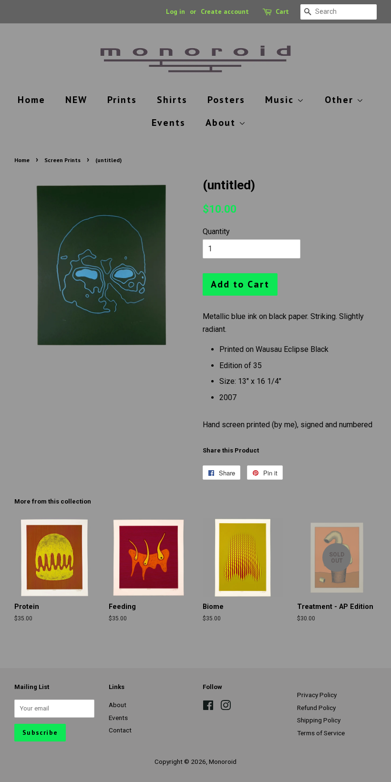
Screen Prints (62, 160)
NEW (76, 99)
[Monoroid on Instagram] (225, 707)
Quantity (216, 231)
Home (31, 99)
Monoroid (223, 761)
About (222, 122)
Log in (175, 11)
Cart (282, 11)
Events (168, 122)
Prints (122, 99)
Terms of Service (321, 733)
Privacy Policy (317, 695)
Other (341, 99)
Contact (120, 730)
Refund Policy (316, 707)
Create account (225, 11)
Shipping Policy (318, 720)
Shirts (172, 99)
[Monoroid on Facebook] (208, 707)
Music (281, 99)
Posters (226, 99)
